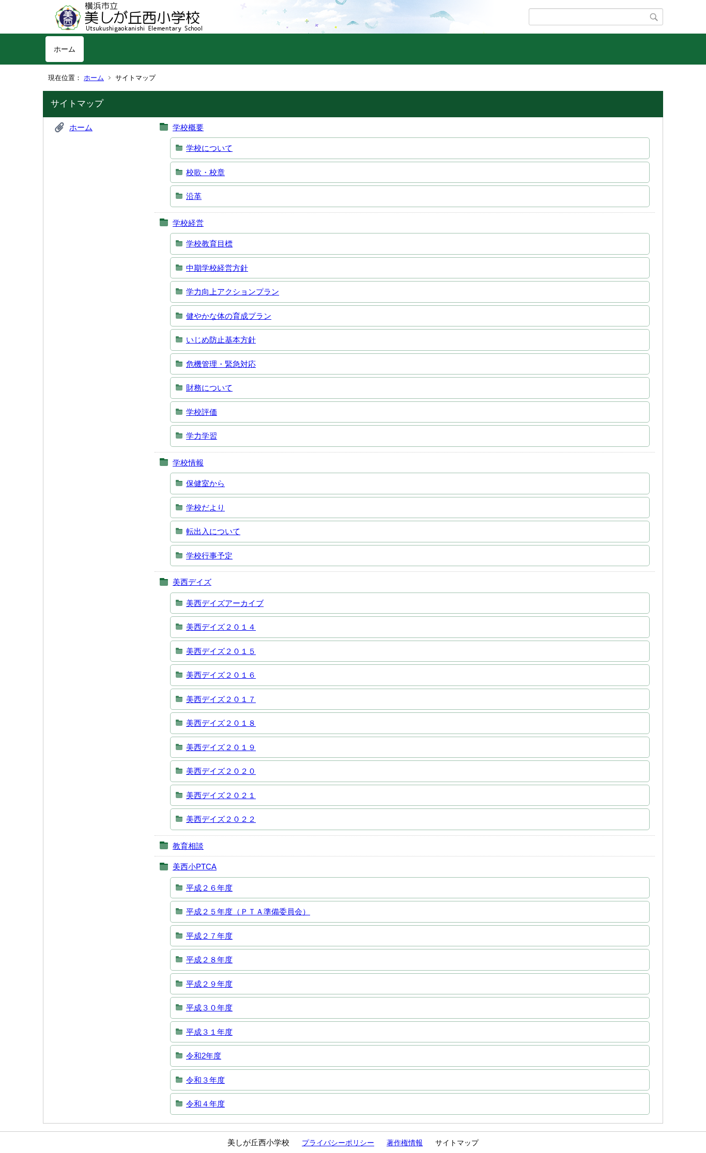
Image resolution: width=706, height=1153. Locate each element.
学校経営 (188, 223)
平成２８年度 (209, 959)
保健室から (205, 483)
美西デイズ (192, 582)
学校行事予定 (209, 555)
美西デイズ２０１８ (221, 723)
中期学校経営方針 (217, 267)
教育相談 (188, 846)
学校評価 (201, 412)
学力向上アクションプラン (232, 291)
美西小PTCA (195, 866)
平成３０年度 (209, 1007)
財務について (209, 387)
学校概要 (188, 127)
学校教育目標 (209, 243)
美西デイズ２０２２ (221, 819)
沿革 (194, 196)
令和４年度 (205, 1103)
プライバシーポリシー (338, 1143)
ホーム (64, 49)
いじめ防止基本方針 (221, 339)
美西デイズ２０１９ (221, 747)
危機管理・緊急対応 (221, 364)
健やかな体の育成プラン (228, 315)
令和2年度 (203, 1055)
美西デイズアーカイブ (225, 603)
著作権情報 (405, 1143)
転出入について (213, 531)
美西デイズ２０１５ (221, 651)
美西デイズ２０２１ (221, 795)
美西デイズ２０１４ (221, 626)
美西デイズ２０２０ (221, 771)
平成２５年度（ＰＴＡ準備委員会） (248, 911)
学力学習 (201, 435)
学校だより (205, 507)
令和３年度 (205, 1080)
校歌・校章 (205, 172)
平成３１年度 (209, 1031)
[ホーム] (287, 17)
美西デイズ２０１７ (221, 699)
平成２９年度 (209, 983)
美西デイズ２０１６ (221, 675)
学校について (209, 148)
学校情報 (188, 462)
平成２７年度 (209, 935)
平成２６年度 (209, 887)
